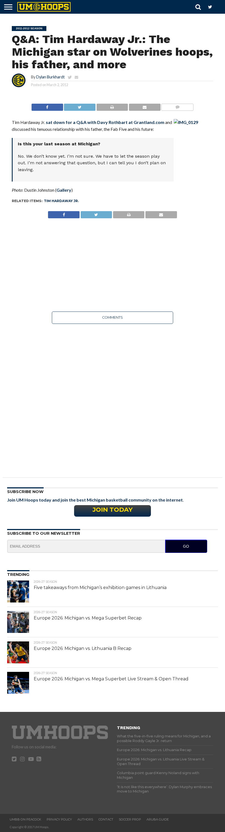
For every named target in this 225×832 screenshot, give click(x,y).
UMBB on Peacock (25, 819)
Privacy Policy (59, 819)
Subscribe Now (25, 491)
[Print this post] (112, 105)
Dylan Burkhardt (50, 77)
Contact (106, 819)
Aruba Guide (158, 819)
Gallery (64, 190)
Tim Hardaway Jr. (61, 201)
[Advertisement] (112, 265)
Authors (85, 819)
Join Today (112, 509)
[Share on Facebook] (47, 105)
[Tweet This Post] (79, 105)
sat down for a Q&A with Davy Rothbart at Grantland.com (105, 122)
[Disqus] (112, 396)
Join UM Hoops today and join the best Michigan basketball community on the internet (95, 499)
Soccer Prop (130, 819)
